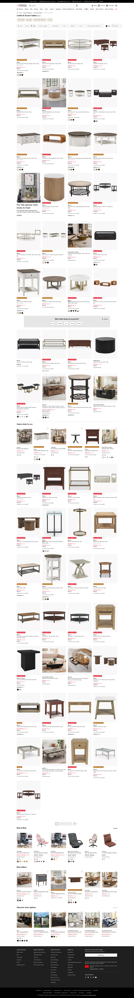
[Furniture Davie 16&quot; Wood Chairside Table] (80, 751)
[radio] (18, 75)
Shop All (115, 828)
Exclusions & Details (94, 968)
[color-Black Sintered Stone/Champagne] (73, 311)
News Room (70, 967)
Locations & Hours (54, 954)
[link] (29, 69)
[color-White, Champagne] (24, 416)
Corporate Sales (71, 954)
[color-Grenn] (24, 861)
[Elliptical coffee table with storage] (54, 660)
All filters (106, 319)
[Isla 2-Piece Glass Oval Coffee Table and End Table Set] (29, 235)
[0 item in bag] (116, 5)
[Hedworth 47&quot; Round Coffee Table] (54, 617)
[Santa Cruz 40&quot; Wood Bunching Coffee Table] (29, 522)
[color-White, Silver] (20, 416)
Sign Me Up (101, 955)
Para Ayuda (19, 959)
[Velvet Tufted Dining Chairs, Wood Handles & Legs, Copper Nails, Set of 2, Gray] (92, 920)
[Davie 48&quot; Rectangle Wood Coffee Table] (54, 44)
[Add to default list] (31, 429)
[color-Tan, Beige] (71, 902)
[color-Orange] (54, 859)
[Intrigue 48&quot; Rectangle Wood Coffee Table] (29, 707)
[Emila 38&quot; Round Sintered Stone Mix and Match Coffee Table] (80, 282)
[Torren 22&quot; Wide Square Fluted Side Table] (29, 660)
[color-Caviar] (112, 457)
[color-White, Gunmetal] (22, 416)
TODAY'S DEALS (33, 1)
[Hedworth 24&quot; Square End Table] (54, 478)
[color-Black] (45, 417)
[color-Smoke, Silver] (27, 416)
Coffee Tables (21, 19)
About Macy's (70, 952)
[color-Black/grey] (39, 861)
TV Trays (50, 19)
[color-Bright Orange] (20, 861)
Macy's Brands (54, 962)
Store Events (53, 972)
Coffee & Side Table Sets (40, 19)
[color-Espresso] (22, 75)
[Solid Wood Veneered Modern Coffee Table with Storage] (80, 235)
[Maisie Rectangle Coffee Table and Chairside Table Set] (105, 478)
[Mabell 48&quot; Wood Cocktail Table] (29, 92)
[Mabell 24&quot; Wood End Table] (105, 707)
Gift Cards (36, 957)
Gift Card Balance (37, 959)
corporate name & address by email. (89, 995)
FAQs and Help (20, 952)
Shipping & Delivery (21, 964)
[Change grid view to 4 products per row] (106, 26)
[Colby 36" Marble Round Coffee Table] (58, 879)
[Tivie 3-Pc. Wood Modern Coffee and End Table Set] (105, 92)
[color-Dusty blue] (73, 861)
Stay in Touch (53, 969)
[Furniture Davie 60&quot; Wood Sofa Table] (80, 707)
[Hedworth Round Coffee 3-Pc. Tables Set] (105, 187)
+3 (113, 457)
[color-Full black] (44, 861)
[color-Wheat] (20, 75)
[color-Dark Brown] (94, 121)
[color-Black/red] (37, 861)
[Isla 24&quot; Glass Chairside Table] (80, 522)
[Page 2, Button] (77, 824)
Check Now (101, 968)
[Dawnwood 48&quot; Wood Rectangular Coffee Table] (29, 44)
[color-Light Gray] (97, 121)
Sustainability (70, 972)
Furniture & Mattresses (27, 12)
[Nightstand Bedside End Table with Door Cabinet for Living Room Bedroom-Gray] (41, 879)
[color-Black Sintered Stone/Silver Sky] (75, 311)
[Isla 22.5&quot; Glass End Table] (80, 478)
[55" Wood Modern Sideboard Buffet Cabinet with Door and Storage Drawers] (58, 920)
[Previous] (18, 44)
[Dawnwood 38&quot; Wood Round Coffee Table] (105, 139)
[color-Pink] (22, 861)
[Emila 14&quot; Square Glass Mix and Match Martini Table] (54, 522)
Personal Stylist (54, 967)
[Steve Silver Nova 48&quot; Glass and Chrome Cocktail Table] (105, 751)
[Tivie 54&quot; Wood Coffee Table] (105, 235)
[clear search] (77, 5)
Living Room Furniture (37, 12)
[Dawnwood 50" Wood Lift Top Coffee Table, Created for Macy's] (41, 436)
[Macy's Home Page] (22, 5)
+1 (79, 310)
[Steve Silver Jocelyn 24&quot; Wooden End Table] (80, 568)
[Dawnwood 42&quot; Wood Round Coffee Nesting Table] (80, 139)
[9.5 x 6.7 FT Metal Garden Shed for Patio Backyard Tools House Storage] (41, 920)
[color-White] (18, 75)
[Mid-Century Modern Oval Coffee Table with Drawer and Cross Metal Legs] (80, 660)
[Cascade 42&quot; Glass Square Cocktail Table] (29, 751)
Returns (18, 962)
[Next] (39, 44)
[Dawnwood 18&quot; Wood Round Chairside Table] (54, 568)
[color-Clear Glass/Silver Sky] (48, 551)
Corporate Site (70, 957)
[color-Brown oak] (56, 936)
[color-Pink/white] (35, 861)
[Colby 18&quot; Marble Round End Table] (54, 187)
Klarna (18, 954)
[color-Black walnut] (54, 936)
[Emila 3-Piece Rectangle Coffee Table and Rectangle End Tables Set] (29, 388)
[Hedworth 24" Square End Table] (92, 436)
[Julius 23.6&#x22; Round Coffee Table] (105, 344)
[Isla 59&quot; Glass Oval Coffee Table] (80, 44)
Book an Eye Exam (54, 977)
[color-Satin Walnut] (69, 902)
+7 (28, 416)
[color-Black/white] (41, 861)
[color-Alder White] (20, 689)
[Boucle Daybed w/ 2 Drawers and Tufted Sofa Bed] (109, 920)
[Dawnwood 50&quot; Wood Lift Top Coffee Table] (29, 139)
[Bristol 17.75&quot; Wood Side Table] (105, 522)
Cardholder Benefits (38, 954)
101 (74, 823)
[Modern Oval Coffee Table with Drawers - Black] (105, 388)
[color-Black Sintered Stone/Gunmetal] (71, 311)
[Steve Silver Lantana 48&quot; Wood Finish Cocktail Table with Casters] (29, 617)
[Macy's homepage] (17, 12)
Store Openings (54, 974)
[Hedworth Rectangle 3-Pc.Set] (105, 44)
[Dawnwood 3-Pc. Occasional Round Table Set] (80, 92)
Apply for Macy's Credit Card (39, 952)
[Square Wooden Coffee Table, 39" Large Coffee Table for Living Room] (109, 879)
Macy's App (53, 957)
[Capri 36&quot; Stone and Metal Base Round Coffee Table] (80, 187)
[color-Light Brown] (71, 120)
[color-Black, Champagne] (18, 416)
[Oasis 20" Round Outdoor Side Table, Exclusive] (75, 436)
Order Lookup (19, 957)
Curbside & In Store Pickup (56, 952)
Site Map (69, 969)
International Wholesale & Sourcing (75, 962)
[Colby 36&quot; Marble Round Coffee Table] (54, 92)
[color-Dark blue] (22, 940)
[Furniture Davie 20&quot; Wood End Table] (105, 617)
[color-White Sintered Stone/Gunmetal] (78, 311)
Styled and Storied (71, 974)
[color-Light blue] (27, 940)
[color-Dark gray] (69, 861)
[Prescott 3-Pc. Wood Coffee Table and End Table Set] (105, 282)
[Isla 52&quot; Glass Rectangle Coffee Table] (54, 344)
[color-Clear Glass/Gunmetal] (43, 551)
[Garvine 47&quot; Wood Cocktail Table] (29, 344)
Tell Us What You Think (55, 979)
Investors (69, 959)
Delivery (27, 26)
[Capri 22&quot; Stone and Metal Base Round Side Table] (80, 388)
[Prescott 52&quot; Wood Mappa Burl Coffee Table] (54, 139)
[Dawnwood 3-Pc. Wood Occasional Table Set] (54, 235)
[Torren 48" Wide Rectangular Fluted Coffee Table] (75, 879)
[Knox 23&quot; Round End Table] (105, 568)
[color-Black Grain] (18, 689)
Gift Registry (53, 982)
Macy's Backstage (54, 959)
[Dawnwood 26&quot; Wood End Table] (29, 282)
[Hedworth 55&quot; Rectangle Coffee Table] (80, 344)
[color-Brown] (94, 264)
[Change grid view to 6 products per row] (109, 26)
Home (20, 12)
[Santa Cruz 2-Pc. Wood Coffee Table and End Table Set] (105, 660)
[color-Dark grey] (24, 940)
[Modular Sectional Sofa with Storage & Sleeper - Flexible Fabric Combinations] (75, 920)
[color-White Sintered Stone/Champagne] (69, 311)
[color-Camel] (20, 940)
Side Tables (29, 19)
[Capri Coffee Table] (29, 568)
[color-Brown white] (48, 417)
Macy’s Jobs (70, 964)
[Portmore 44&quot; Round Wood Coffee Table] (54, 282)
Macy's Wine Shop (54, 964)
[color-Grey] (97, 264)
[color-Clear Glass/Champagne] (45, 551)
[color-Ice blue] (110, 457)
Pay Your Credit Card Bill (39, 964)
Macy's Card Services (38, 962)
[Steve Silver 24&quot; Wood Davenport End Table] (54, 707)
